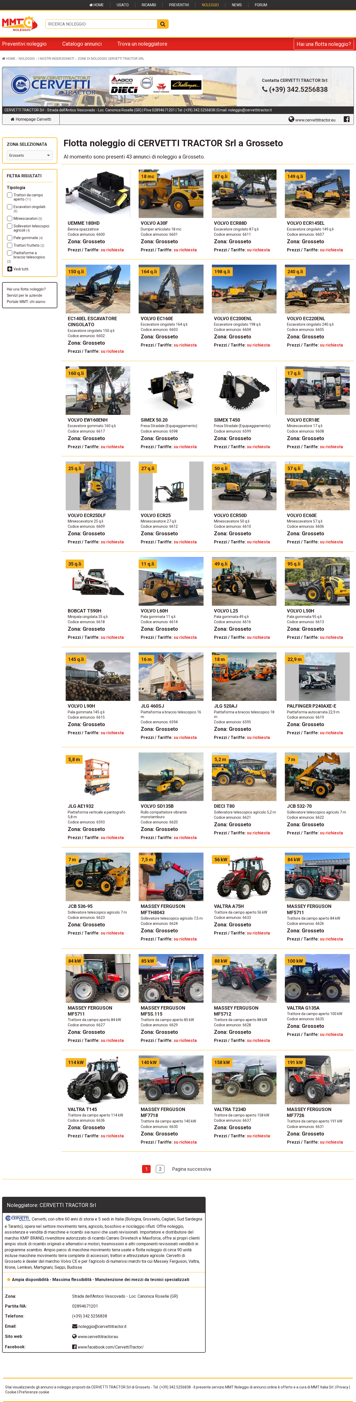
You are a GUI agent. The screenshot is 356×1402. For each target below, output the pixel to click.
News (237, 5)
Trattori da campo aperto (28, 197)
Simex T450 (227, 420)
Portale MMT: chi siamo (26, 301)
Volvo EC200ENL (233, 318)
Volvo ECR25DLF (87, 515)
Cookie (10, 1392)
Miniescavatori (28, 218)
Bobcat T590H (84, 611)
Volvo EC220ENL (306, 318)
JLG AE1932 (81, 806)
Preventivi (179, 5)
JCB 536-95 (80, 906)
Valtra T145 (82, 1109)
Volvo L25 (226, 611)
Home (98, 5)
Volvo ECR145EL (306, 223)
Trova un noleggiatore (142, 44)
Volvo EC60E (302, 515)
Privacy (342, 1387)
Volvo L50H (300, 611)
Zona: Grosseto (86, 241)
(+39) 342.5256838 (199, 110)
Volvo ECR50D (230, 515)
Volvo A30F (154, 223)
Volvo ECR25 (156, 515)
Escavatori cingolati (29, 209)
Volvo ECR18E (303, 420)
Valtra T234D (230, 1109)
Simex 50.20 (154, 420)
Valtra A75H (229, 906)
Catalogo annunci (82, 44)
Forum (261, 5)
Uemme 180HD (84, 223)
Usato (123, 5)
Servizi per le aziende (24, 295)
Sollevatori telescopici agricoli (31, 228)
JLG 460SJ (152, 706)
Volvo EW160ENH (88, 420)
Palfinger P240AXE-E (311, 706)
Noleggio (210, 5)
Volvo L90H (81, 706)
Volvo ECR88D (230, 223)
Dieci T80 (224, 806)
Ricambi (149, 5)
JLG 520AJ (225, 706)
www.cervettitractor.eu (97, 1336)
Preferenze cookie (34, 1392)
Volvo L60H (154, 611)
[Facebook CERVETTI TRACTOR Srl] (347, 119)
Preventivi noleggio (24, 44)
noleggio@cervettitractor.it (250, 110)
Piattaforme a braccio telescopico (26, 257)
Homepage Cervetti (33, 119)
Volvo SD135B (157, 806)
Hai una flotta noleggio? (324, 44)
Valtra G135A (303, 1008)
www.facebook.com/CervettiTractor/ (110, 1347)
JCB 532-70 (299, 806)
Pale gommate (28, 238)
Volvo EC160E (157, 318)
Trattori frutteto (29, 245)
